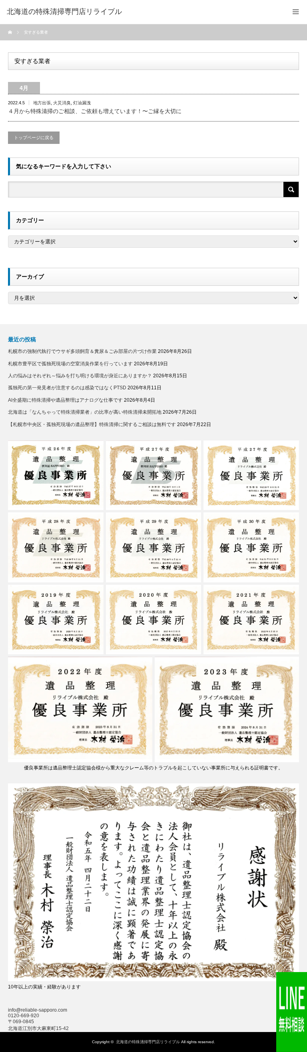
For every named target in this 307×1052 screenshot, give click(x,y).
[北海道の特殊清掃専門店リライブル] (64, 12)
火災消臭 (62, 102)
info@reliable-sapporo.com (37, 1010)
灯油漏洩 (82, 102)
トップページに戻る (34, 137)
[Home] (11, 32)
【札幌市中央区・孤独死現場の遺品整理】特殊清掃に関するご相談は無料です (92, 424)
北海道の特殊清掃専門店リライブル (148, 1042)
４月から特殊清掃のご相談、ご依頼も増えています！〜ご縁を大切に (94, 111)
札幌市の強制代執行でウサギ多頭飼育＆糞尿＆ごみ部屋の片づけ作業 (82, 351)
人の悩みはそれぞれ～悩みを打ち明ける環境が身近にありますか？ (80, 376)
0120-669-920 (23, 1015)
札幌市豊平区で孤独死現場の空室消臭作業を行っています (70, 364)
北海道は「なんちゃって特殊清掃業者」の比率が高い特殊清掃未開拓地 (84, 412)
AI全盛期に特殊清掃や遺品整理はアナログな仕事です (65, 400)
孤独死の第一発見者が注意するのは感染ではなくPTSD (67, 388)
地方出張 (42, 102)
